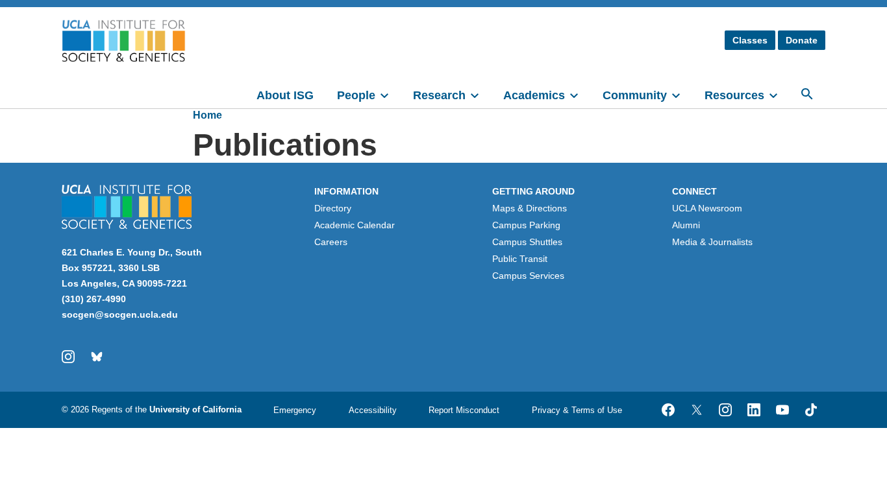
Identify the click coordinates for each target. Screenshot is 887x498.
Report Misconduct (464, 410)
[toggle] (390, 94)
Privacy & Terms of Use (577, 410)
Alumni (686, 225)
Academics (534, 95)
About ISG (285, 95)
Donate (802, 40)
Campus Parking (526, 225)
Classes (750, 40)
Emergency (294, 410)
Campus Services (528, 275)
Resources (734, 95)
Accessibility (373, 410)
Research (439, 95)
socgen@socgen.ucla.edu (120, 314)
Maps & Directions (529, 208)
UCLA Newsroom (707, 208)
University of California (195, 409)
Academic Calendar (354, 225)
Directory (332, 208)
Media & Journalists (712, 242)
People (356, 95)
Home (207, 115)
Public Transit (519, 259)
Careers (330, 242)
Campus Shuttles (527, 242)
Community (635, 95)
